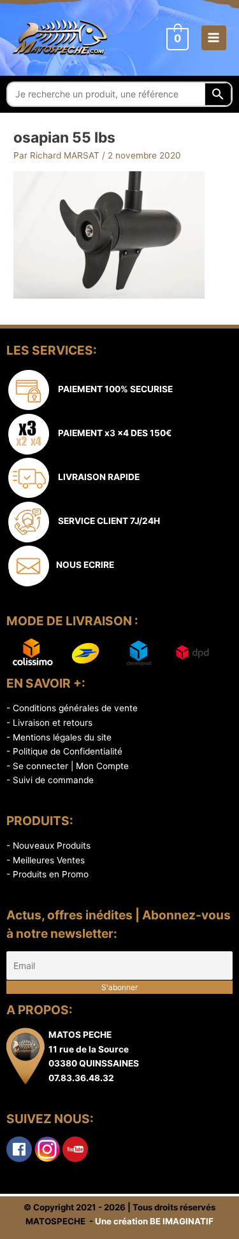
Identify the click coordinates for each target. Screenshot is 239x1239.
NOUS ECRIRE (83, 565)
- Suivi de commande (50, 780)
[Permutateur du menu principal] (213, 37)
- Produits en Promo (47, 874)
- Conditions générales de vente (72, 708)
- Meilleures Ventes (45, 860)
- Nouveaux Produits (48, 845)
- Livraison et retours (49, 723)
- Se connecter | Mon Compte (67, 766)
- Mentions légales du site (59, 737)
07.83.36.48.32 (81, 1078)
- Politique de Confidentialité (64, 751)
